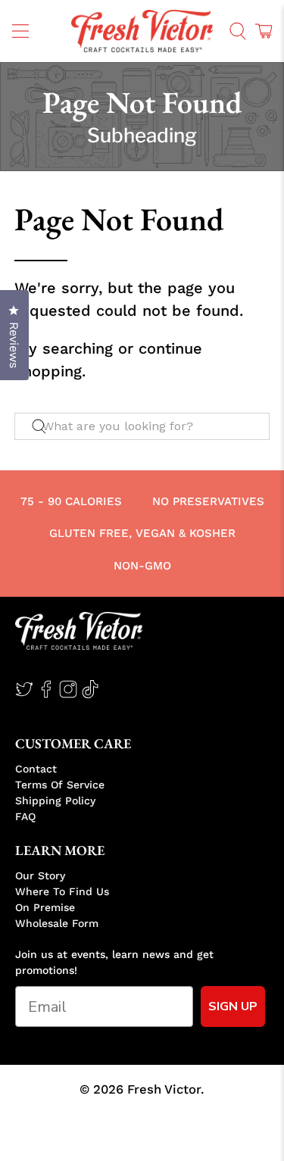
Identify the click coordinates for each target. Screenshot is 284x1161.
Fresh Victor (164, 1089)
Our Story (40, 875)
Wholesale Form (56, 923)
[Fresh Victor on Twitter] (24, 694)
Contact (36, 769)
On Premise (45, 907)
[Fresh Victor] (142, 31)
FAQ (25, 816)
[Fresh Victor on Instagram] (68, 694)
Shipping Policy (55, 800)
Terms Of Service (60, 785)
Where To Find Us (62, 891)
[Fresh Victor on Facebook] (46, 694)
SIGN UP (232, 1006)
